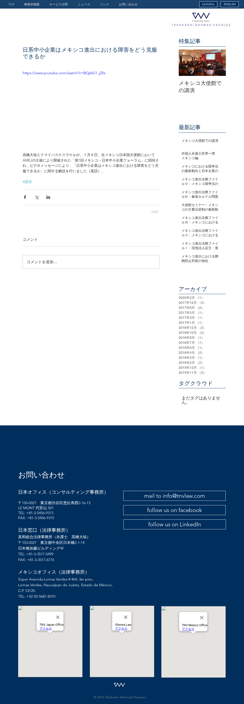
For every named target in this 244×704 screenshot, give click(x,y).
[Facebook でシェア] (25, 197)
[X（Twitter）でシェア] (36, 197)
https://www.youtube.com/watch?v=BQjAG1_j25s (64, 73)
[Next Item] (218, 62)
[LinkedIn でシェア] (48, 197)
